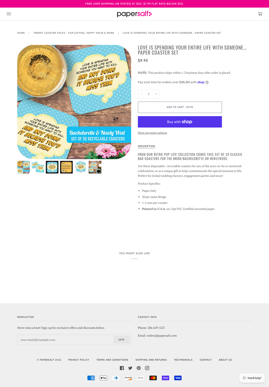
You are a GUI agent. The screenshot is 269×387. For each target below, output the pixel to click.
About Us (225, 359)
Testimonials (183, 359)
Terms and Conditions (112, 359)
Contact (206, 359)
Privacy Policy (78, 359)
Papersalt (47, 359)
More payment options (152, 133)
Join (121, 339)
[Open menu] (13, 14)
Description (146, 146)
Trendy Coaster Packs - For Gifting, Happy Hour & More (73, 32)
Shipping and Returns (151, 359)
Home (21, 32)
